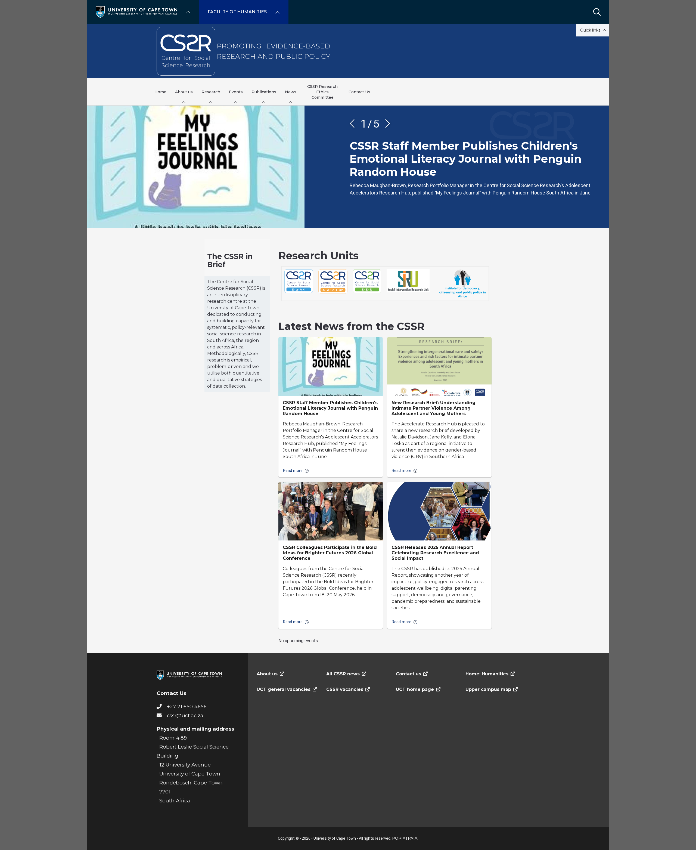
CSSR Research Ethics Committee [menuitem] (322, 92)
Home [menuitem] (160, 91)
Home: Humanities (486, 673)
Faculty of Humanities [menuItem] (237, 11)
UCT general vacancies (283, 689)
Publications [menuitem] (263, 91)
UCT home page (415, 689)
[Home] (136, 11)
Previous (354, 123)
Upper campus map (488, 689)
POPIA (398, 838)
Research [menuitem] (210, 91)
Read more (293, 471)
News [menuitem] (290, 91)
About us (267, 673)
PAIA (412, 838)
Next (385, 123)
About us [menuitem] (184, 91)
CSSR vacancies (344, 689)
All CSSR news (343, 673)
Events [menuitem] (236, 91)
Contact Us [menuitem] (359, 91)
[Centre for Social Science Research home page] (348, 51)
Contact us (408, 673)
